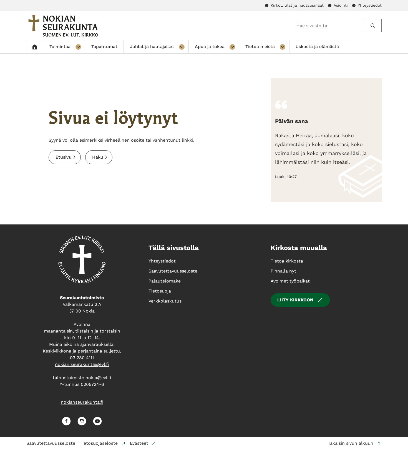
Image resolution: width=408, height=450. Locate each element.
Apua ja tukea (210, 46)
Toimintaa (59, 46)
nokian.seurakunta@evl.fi (82, 364)
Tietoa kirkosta (287, 261)
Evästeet (139, 443)
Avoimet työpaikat (290, 281)
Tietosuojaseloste (99, 443)
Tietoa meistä (260, 46)
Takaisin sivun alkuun (350, 443)
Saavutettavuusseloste (50, 443)
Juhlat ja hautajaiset (152, 46)
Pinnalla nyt (283, 271)
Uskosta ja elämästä (317, 46)
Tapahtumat (104, 46)
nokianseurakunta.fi (82, 402)
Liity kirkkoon (295, 299)
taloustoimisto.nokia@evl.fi (82, 377)
